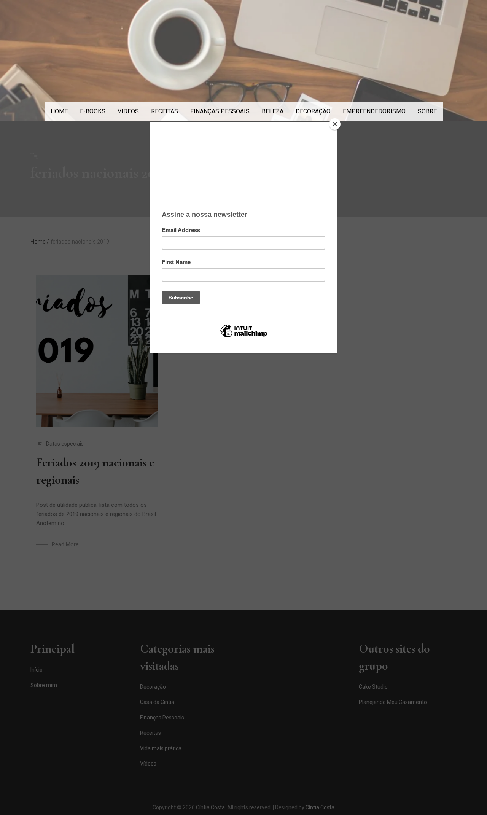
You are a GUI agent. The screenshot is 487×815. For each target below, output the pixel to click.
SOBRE (427, 111)
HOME (59, 111)
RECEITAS (164, 111)
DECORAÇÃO (313, 111)
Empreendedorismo (374, 111)
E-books (92, 111)
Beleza (272, 111)
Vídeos (128, 111)
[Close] (335, 124)
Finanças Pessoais (220, 111)
